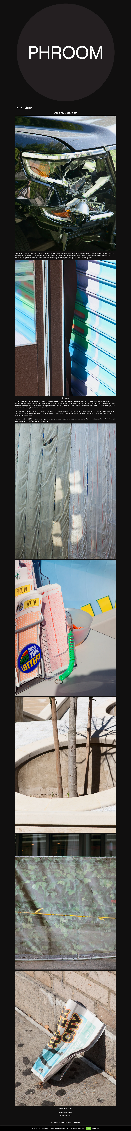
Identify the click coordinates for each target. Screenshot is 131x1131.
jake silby (68, 1115)
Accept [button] (88, 1128)
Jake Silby (68, 1109)
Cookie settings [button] (95, 1128)
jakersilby (69, 1112)
